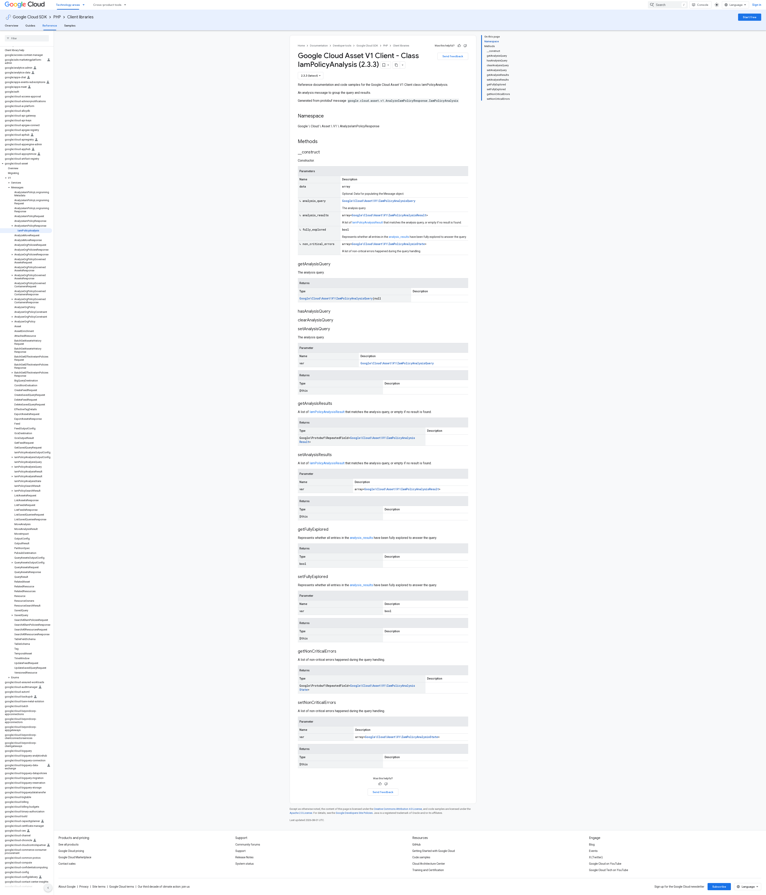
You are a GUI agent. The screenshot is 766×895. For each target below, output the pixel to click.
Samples (70, 25)
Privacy (84, 886)
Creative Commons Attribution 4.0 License (398, 808)
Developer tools (342, 45)
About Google (67, 886)
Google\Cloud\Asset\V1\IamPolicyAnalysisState (388, 244)
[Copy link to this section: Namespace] (328, 116)
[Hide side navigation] (48, 888)
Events (593, 851)
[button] (26, 163)
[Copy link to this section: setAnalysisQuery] (334, 329)
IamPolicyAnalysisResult (367, 222)
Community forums (247, 844)
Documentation (319, 45)
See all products (68, 844)
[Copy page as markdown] (396, 65)
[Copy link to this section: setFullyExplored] (332, 577)
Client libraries (80, 17)
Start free (749, 17)
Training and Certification (428, 870)
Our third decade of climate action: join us (164, 886)
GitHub (416, 844)
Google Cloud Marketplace (74, 857)
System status (244, 863)
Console (702, 5)
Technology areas (68, 5)
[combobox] (668, 4)
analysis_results (399, 236)
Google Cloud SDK (30, 17)
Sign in (756, 4)
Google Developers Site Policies (354, 812)
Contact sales (67, 863)
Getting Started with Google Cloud (433, 851)
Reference (49, 25)
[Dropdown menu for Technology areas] (85, 5)
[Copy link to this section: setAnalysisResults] (336, 455)
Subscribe (719, 886)
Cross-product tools (107, 5)
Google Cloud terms (121, 886)
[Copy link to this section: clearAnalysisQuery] (337, 320)
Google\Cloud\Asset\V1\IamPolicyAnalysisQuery (378, 201)
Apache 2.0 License (301, 812)
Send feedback (452, 56)
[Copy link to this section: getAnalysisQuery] (334, 264)
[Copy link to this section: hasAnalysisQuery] (334, 311)
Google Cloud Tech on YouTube (608, 870)
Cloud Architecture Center (428, 863)
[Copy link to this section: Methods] (323, 141)
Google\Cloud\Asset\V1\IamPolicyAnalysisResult (389, 215)
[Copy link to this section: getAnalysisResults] (336, 403)
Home (301, 45)
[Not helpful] (465, 46)
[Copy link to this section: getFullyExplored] (332, 529)
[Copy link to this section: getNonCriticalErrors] (340, 651)
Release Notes (244, 857)
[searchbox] (27, 38)
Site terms (99, 886)
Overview (11, 25)
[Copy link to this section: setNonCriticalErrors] (340, 702)
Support (240, 851)
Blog (592, 844)
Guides (30, 25)
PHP (57, 17)
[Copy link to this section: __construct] (324, 152)
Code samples (421, 857)
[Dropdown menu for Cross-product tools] (126, 5)
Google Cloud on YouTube (605, 863)
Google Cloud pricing (71, 851)
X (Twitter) (596, 857)
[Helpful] (459, 46)
